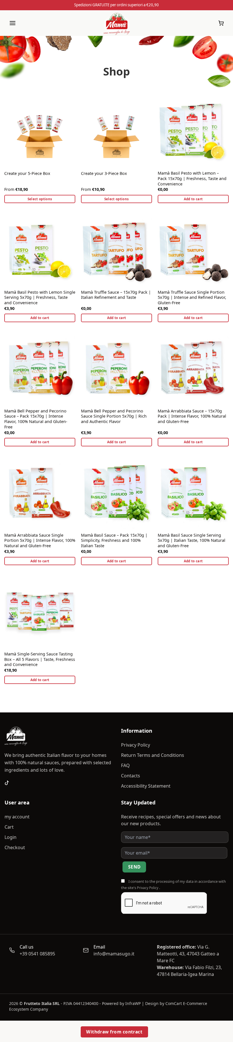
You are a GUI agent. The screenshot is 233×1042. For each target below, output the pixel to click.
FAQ (125, 765)
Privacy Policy (135, 745)
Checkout (15, 847)
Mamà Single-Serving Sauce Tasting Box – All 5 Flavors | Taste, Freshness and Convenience (39, 659)
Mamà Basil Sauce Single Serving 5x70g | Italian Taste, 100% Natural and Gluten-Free (191, 540)
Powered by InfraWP (121, 1003)
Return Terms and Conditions (152, 755)
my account (17, 817)
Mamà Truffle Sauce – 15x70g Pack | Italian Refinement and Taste (116, 295)
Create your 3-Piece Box (104, 173)
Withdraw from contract (114, 1032)
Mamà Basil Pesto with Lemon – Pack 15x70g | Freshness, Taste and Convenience (192, 178)
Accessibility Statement (145, 786)
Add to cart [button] (193, 199)
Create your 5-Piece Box (27, 173)
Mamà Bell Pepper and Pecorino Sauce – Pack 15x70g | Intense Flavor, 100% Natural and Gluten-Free (35, 419)
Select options (40, 199)
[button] (12, 23)
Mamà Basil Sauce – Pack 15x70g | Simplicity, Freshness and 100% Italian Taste (114, 540)
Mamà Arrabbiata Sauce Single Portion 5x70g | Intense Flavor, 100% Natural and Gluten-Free (39, 540)
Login (10, 837)
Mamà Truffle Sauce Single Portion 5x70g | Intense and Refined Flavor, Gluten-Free (192, 297)
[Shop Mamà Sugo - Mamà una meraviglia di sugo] (116, 23)
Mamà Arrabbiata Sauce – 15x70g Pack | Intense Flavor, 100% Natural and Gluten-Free (192, 416)
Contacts (130, 776)
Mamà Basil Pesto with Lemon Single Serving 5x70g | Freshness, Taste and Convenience (39, 297)
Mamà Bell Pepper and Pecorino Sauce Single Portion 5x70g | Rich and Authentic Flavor (114, 416)
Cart (9, 827)
